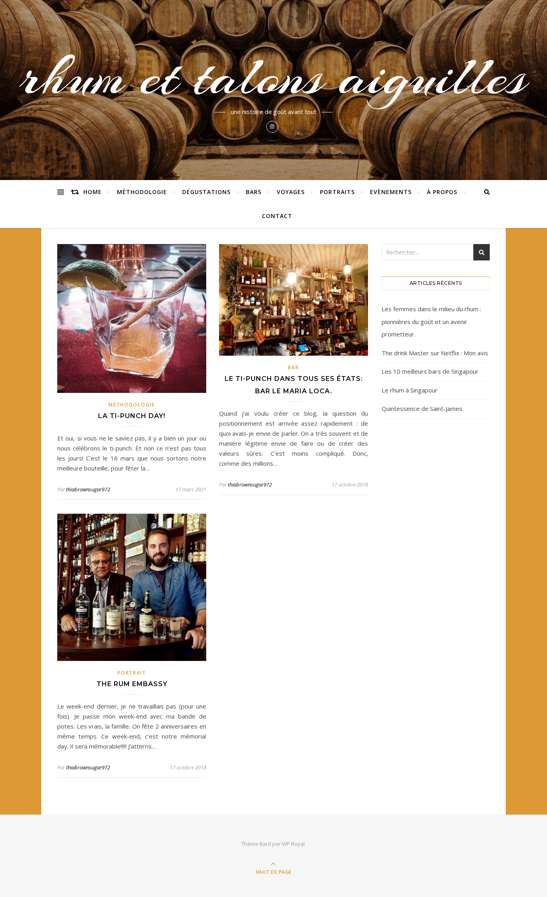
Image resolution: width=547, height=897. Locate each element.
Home (92, 192)
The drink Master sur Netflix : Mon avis (435, 353)
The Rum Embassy (132, 684)
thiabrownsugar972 (88, 489)
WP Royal (293, 843)
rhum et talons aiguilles (273, 77)
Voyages (291, 192)
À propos (442, 192)
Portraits (337, 192)
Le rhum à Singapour (410, 390)
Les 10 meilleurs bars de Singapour (430, 371)
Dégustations (206, 192)
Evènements (391, 192)
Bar (293, 367)
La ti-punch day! (131, 416)
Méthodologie (142, 192)
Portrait (131, 672)
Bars (253, 192)
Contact (277, 216)
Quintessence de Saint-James (422, 408)
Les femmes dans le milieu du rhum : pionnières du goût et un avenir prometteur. (431, 321)
